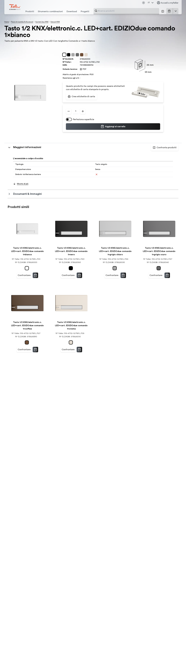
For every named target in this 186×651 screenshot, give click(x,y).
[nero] (69, 55)
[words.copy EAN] (94, 65)
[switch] (69, 119)
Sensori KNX (55, 22)
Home (6, 22)
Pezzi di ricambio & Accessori (22, 22)
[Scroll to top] (178, 643)
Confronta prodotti (166, 147)
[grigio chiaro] (73, 55)
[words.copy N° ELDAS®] (91, 59)
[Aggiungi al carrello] (35, 275)
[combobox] (128, 11)
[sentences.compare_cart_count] (162, 11)
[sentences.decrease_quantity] (68, 111)
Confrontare (24, 275)
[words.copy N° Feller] (101, 62)
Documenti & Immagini (27, 194)
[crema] (86, 55)
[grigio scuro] (78, 55)
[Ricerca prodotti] (96, 10)
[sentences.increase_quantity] (83, 111)
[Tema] (143, 2)
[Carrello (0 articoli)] (170, 11)
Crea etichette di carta (83, 96)
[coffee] (82, 55)
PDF (84, 69)
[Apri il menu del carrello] (175, 11)
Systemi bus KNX (41, 22)
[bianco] (65, 55)
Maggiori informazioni (27, 147)
